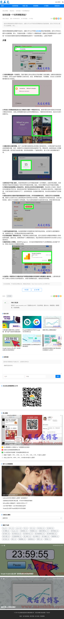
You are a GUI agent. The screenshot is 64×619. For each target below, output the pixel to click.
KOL (11, 528)
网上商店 (27, 536)
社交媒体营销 (16, 536)
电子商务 (6, 533)
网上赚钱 (45, 536)
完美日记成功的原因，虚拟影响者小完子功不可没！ (15, 444)
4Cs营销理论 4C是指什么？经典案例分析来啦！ (17, 447)
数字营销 (54, 531)
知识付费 (6, 536)
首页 (2, 6)
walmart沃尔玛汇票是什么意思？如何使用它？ (15, 498)
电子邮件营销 (51, 533)
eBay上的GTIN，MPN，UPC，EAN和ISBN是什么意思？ (20, 457)
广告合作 (47, 612)
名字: (5, 376)
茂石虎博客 (5, 10)
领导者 (48, 539)
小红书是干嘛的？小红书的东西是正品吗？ (15, 506)
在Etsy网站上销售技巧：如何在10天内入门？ (15, 503)
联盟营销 (55, 536)
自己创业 (6, 539)
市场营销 (33, 531)
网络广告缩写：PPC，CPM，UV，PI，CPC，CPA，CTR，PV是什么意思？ (25, 455)
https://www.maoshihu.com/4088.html (41, 284)
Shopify (15, 531)
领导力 (39, 539)
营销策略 (35, 6)
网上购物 (36, 536)
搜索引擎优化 (44, 531)
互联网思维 (15, 6)
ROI (26, 528)
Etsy (5, 528)
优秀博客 (38, 31)
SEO (32, 528)
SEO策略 (6, 531)
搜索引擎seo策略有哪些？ (50, 330)
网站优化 (12, 10)
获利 (13, 539)
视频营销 (31, 539)
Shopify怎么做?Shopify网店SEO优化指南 (14, 508)
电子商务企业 (16, 533)
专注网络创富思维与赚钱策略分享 (26, 612)
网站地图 (43, 612)
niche (18, 528)
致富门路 (25, 6)
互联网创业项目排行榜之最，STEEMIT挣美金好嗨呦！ (18, 500)
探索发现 (57, 6)
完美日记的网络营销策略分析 (12, 450)
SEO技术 (50, 528)
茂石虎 (7, 18)
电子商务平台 (28, 533)
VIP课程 (46, 6)
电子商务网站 (40, 533)
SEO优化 (40, 528)
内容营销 (23, 531)
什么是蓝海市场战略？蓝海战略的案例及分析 (16, 452)
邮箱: (27, 376)
